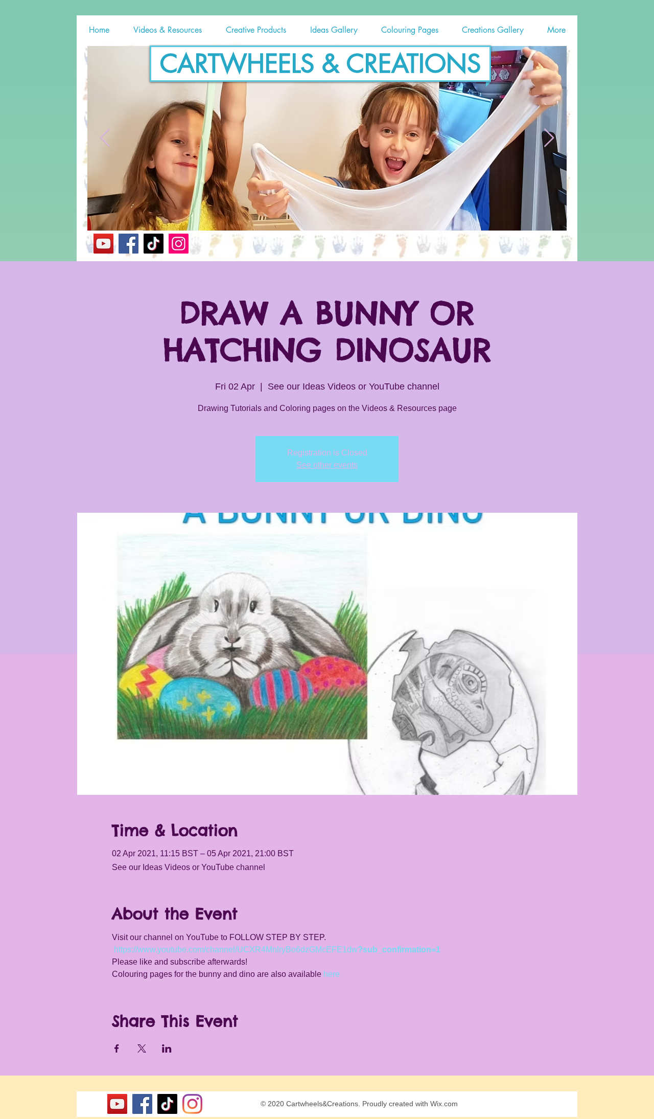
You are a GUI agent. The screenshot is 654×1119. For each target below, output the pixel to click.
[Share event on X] (142, 1048)
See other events (327, 465)
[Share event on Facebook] (117, 1048)
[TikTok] (154, 244)
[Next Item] (549, 138)
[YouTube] (103, 244)
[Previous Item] (105, 138)
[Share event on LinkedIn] (167, 1048)
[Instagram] (179, 244)
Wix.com (444, 1104)
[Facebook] (128, 244)
